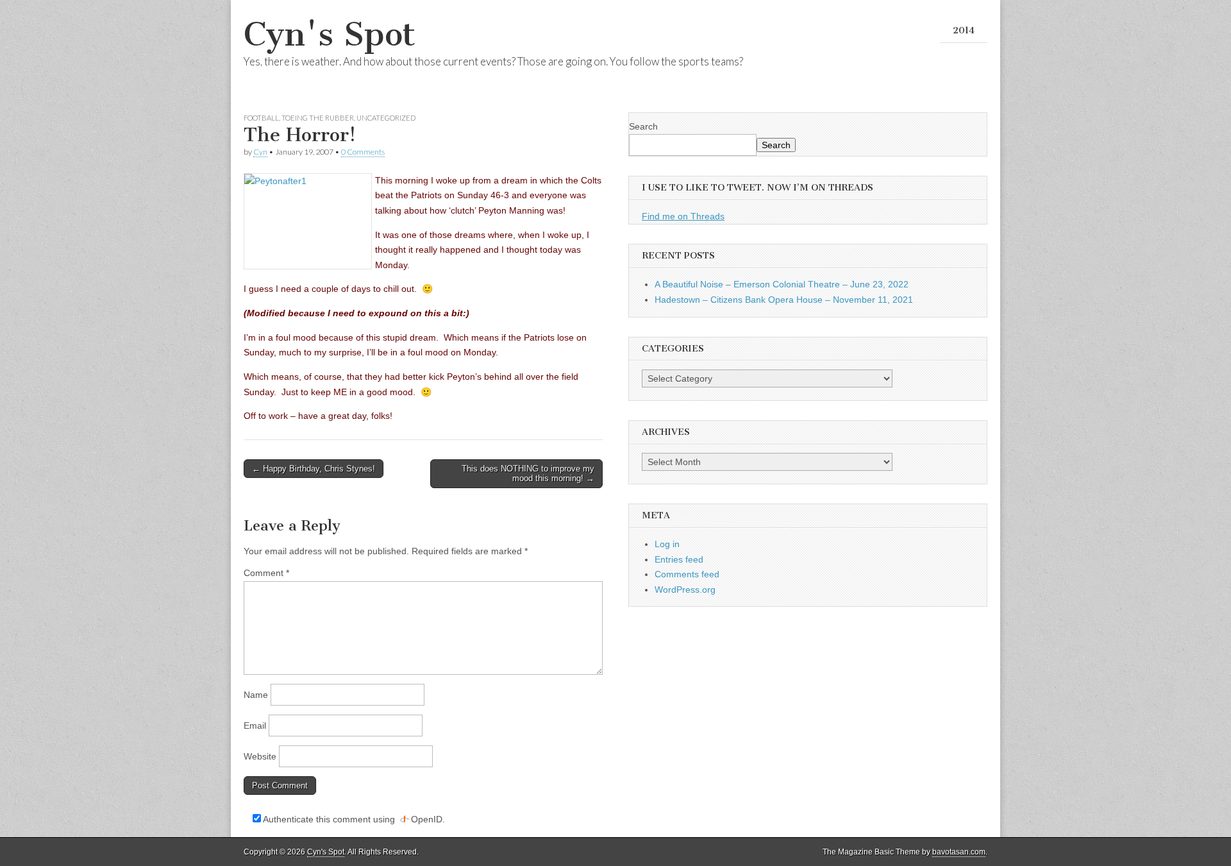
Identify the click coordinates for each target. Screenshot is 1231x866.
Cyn (260, 152)
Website (260, 756)
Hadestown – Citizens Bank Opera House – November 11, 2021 (784, 299)
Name (256, 695)
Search (643, 126)
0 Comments (363, 152)
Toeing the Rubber (317, 118)
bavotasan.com (958, 851)
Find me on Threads (683, 216)
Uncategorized (385, 118)
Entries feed (679, 559)
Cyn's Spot (329, 34)
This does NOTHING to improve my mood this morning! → (528, 474)
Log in (667, 544)
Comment (266, 573)
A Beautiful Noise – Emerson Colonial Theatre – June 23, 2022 (782, 284)
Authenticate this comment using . (353, 819)
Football (261, 118)
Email (255, 725)
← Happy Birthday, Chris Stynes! (313, 468)
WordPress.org (685, 589)
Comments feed (687, 574)
